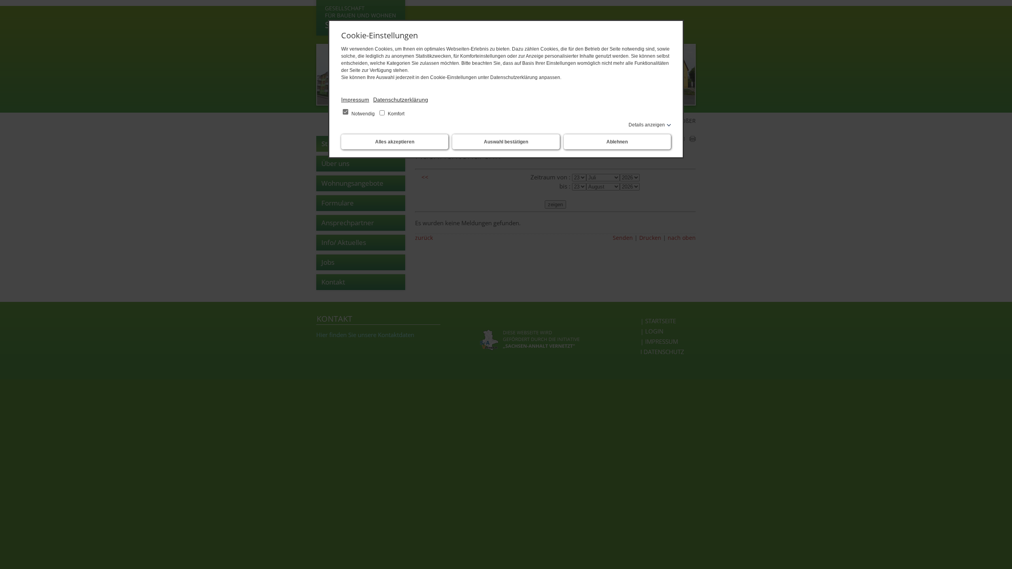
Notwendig (363, 114)
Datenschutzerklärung (400, 99)
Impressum (355, 99)
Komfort (395, 114)
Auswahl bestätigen (506, 142)
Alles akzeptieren (394, 142)
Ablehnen (617, 142)
